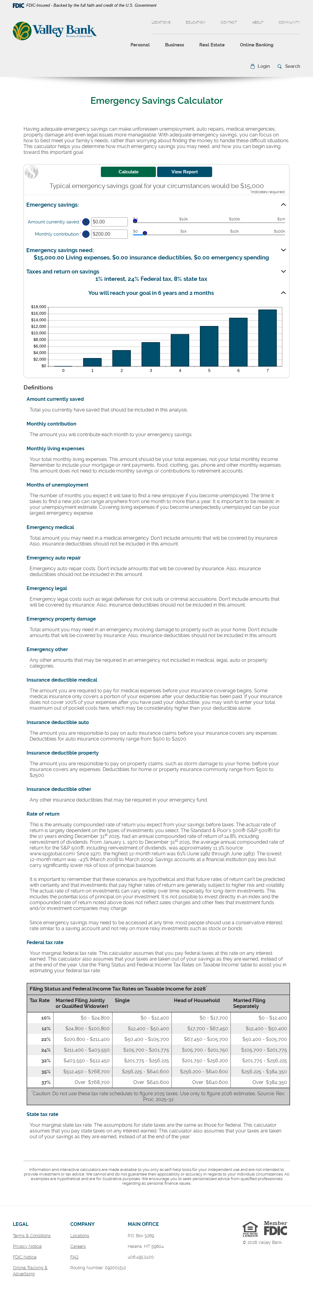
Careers (78, 1246)
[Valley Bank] (55, 32)
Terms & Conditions (32, 1235)
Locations (161, 22)
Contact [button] (229, 22)
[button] (260, 66)
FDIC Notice (24, 1257)
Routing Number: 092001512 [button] (98, 1267)
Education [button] (195, 22)
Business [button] (174, 45)
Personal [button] (140, 45)
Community (289, 22)
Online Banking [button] (257, 45)
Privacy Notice (27, 1246)
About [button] (257, 22)
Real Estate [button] (212, 45)
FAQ (74, 1257)
